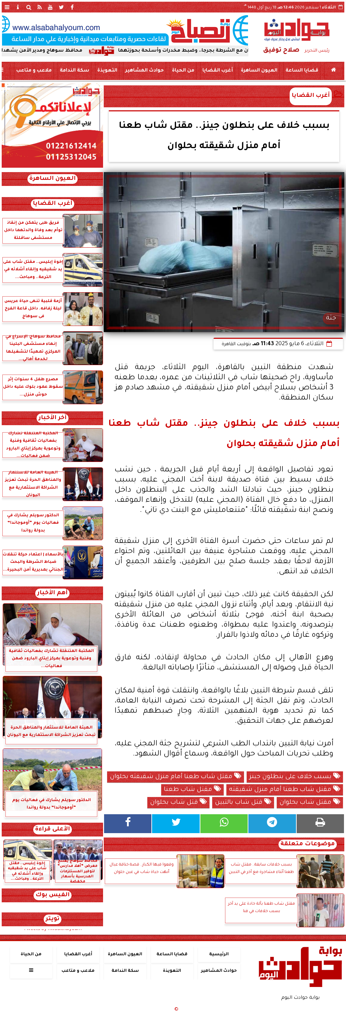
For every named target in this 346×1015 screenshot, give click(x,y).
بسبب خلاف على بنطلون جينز (291, 777)
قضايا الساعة (302, 71)
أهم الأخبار (52, 593)
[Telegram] (272, 823)
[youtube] (50, 7)
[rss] (39, 7)
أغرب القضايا (217, 71)
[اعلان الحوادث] (52, 167)
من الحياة (183, 71)
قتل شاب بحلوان (175, 802)
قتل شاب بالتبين (239, 802)
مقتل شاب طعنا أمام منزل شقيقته (281, 790)
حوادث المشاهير (144, 71)
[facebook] (72, 7)
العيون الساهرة (259, 71)
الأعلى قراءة (52, 829)
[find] (28, 7)
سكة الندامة (74, 71)
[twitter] (61, 7)
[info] (18, 7)
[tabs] (7, 7)
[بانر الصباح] (125, 30)
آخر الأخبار (53, 418)
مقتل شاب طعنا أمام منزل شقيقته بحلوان (172, 777)
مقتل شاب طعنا (189, 790)
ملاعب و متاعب (34, 71)
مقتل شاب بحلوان (306, 802)
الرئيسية (219, 954)
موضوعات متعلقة (307, 844)
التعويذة (107, 71)
